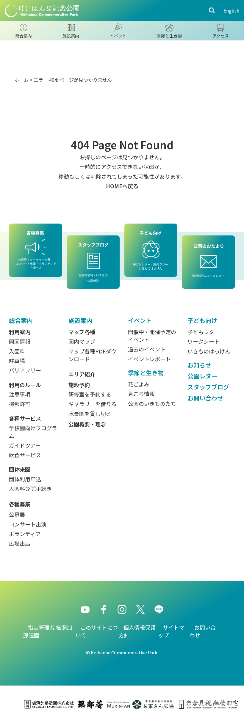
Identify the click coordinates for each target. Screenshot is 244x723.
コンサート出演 (27, 524)
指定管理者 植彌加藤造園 (47, 631)
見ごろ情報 (141, 393)
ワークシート (203, 341)
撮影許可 (19, 404)
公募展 (17, 514)
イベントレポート (149, 359)
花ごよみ (138, 384)
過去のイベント (146, 349)
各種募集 (19, 504)
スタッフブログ (208, 387)
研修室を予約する (89, 394)
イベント (140, 320)
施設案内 (80, 320)
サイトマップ (171, 631)
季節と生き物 (146, 372)
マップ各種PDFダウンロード (92, 355)
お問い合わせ (205, 398)
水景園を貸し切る (89, 413)
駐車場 (17, 360)
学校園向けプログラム (33, 431)
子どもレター (203, 332)
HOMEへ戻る (122, 186)
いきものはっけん (208, 351)
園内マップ (81, 341)
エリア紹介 (81, 374)
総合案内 (21, 320)
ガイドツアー (25, 445)
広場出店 (19, 543)
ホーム (21, 79)
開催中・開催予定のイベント (152, 335)
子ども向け (202, 320)
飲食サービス (25, 455)
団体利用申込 (25, 479)
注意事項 (19, 394)
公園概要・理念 (87, 424)
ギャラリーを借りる (92, 404)
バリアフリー (25, 370)
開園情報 (19, 341)
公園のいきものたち (152, 403)
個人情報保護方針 (137, 631)
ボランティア (25, 533)
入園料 (17, 351)
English (231, 10)
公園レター (202, 376)
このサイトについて (97, 631)
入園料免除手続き (30, 488)
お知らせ (199, 365)
